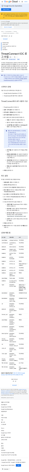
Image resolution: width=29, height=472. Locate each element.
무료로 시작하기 (6, 9)
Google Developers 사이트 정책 (7, 393)
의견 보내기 (5, 39)
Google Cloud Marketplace (7, 409)
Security (15, 31)
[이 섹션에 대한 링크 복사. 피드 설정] (9, 176)
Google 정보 (3, 460)
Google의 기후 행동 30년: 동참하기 (18, 462)
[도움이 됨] (9, 36)
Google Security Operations (13, 6)
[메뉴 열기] (2, 1)
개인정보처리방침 (11, 460)
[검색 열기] (19, 2)
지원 (2, 420)
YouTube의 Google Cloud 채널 (7, 452)
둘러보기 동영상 (19, 15)
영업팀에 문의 (4, 411)
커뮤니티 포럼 (4, 417)
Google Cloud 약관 (6, 462)
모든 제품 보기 (4, 404)
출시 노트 (12, 15)
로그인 (26, 1)
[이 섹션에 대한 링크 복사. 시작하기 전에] (12, 87)
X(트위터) (3, 450)
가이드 (17, 33)
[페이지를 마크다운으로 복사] (15, 57)
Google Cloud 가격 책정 (6, 407)
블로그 (2, 445)
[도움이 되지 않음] (11, 36)
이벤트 (2, 448)
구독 (18, 465)
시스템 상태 (3, 424)
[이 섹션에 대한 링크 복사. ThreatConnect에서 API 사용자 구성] (2, 104)
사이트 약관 (18, 460)
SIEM (18, 59)
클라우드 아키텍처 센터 (6, 437)
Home (2, 31)
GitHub (2, 430)
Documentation (8, 31)
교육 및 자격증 (4, 439)
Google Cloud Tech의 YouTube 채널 (9, 454)
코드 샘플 (3, 435)
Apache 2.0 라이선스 (5, 392)
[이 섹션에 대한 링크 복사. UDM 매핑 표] (11, 233)
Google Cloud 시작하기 (6, 432)
